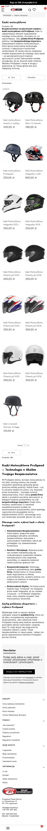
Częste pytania (9, 729)
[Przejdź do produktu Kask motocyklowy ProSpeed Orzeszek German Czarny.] (12, 152)
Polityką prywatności (26, 682)
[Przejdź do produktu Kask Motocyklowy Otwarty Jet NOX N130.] (12, 254)
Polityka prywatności (11, 732)
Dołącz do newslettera (19, 671)
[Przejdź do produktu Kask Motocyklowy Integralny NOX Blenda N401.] (12, 203)
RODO (5, 782)
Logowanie (7, 750)
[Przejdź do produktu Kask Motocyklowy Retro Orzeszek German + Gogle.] (34, 102)
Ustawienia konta (10, 761)
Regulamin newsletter (11, 740)
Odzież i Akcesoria (20, 15)
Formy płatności (9, 707)
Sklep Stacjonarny (10, 779)
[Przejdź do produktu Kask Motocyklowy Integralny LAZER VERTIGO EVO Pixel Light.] (34, 152)
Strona (20, 445)
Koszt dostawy (9, 711)
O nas (5, 771)
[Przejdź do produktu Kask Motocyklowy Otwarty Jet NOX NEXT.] (34, 355)
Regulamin (29, 677)
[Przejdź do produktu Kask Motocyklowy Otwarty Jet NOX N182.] (12, 355)
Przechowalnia (8, 757)
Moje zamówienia (10, 754)
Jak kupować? (8, 725)
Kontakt (6, 775)
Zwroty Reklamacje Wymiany (14, 715)
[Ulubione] (34, 9)
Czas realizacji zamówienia (13, 704)
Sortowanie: (7, 83)
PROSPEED (7, 15)
